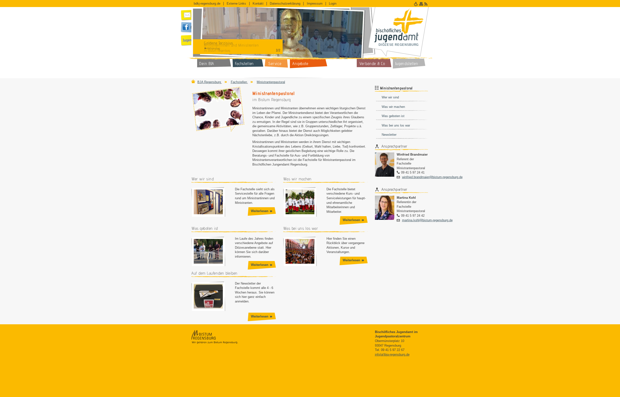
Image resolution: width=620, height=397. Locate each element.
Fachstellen (239, 82)
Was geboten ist (393, 116)
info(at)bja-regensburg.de (392, 354)
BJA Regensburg (209, 82)
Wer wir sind (390, 97)
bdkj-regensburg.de (207, 3)
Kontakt (258, 3)
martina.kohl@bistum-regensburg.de (427, 220)
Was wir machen (393, 107)
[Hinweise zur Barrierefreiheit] (416, 4)
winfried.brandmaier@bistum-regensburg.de (432, 177)
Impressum (315, 3)
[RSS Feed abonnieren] (426, 4)
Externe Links (236, 3)
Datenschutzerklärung (285, 3)
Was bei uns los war (396, 125)
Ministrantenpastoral (271, 82)
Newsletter (389, 134)
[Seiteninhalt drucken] (421, 4)
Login (332, 3)
